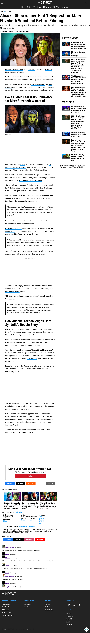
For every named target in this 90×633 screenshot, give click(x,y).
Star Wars (56, 7)
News (39, 7)
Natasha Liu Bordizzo (13, 228)
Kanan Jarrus (42, 366)
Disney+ (31, 77)
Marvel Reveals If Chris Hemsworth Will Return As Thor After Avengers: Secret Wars (78, 45)
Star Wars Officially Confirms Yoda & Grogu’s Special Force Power (78, 157)
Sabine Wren (10, 231)
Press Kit (69, 619)
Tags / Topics (49, 610)
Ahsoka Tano (47, 286)
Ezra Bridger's (32, 358)
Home (1, 11)
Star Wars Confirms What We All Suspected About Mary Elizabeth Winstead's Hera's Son (12, 505)
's (48, 69)
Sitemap (69, 624)
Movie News (6, 604)
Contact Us (69, 616)
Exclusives (48, 607)
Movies (29, 7)
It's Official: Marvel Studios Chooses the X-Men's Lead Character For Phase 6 (78, 109)
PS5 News (27, 607)
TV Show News (7, 607)
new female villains (12, 291)
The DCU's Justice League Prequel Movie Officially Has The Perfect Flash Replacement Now (78, 79)
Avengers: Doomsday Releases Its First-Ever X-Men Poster (78, 134)
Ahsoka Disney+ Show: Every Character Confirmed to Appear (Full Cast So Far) (48, 505)
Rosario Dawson (26, 520)
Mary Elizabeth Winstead (14, 72)
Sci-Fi (41, 523)
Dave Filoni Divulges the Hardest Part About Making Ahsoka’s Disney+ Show (30, 505)
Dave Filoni (18, 69)
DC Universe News (8, 615)
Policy (68, 622)
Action (41, 516)
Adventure (42, 518)
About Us (69, 613)
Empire (22, 164)
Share (11, 483)
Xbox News (27, 604)
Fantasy (41, 521)
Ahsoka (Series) (69, 165)
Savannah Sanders (7, 31)
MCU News (5, 610)
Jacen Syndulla (41, 406)
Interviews (65, 7)
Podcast (47, 604)
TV (34, 7)
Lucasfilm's (9, 69)
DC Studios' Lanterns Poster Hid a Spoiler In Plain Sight (78, 54)
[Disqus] (30, 566)
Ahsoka (19, 512)
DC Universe (47, 7)
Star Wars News (7, 612)
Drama (41, 520)
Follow (9, 539)
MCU (22, 7)
